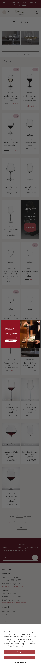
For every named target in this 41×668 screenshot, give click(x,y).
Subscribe (11, 340)
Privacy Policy (18, 646)
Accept (19, 652)
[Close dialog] (38, 322)
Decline (19, 657)
